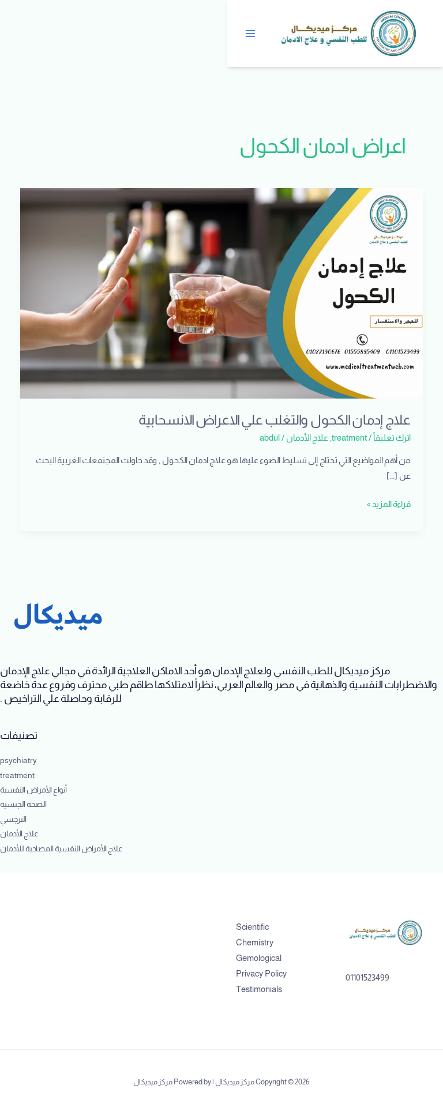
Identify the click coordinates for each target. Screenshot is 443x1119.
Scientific (252, 927)
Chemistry (254, 942)
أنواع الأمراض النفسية (33, 790)
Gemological (258, 958)
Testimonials (259, 989)
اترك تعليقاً (392, 437)
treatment (349, 437)
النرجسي (13, 819)
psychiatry (18, 760)
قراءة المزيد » (389, 503)
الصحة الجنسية (23, 804)
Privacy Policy (261, 973)
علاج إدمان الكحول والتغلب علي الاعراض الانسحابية (274, 419)
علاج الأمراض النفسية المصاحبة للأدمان (61, 848)
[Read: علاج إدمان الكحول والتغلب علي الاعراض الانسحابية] (221, 292)
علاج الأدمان (307, 437)
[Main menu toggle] (251, 33)
